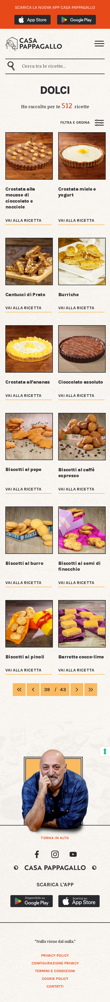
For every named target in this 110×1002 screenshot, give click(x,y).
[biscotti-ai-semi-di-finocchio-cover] (82, 530)
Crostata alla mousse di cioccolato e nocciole (20, 198)
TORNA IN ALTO (55, 838)
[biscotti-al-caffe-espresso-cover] (82, 436)
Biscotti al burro (24, 563)
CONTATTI (55, 986)
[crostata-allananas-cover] (29, 349)
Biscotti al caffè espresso (76, 473)
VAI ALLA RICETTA (23, 220)
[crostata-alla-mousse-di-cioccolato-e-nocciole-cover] (29, 156)
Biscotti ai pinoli (24, 657)
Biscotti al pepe (23, 469)
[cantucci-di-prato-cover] (29, 261)
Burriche (68, 294)
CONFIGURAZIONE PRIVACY (55, 963)
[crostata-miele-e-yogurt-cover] (82, 156)
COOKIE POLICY (55, 978)
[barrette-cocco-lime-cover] (82, 623)
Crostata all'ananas (27, 382)
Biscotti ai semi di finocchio (79, 566)
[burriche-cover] (82, 261)
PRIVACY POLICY (55, 955)
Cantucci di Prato (25, 294)
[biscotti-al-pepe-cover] (29, 436)
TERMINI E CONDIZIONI (55, 971)
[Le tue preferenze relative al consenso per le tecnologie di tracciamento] (105, 751)
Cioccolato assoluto (80, 382)
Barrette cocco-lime (81, 657)
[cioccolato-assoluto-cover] (82, 349)
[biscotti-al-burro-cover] (29, 530)
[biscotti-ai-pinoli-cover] (29, 623)
